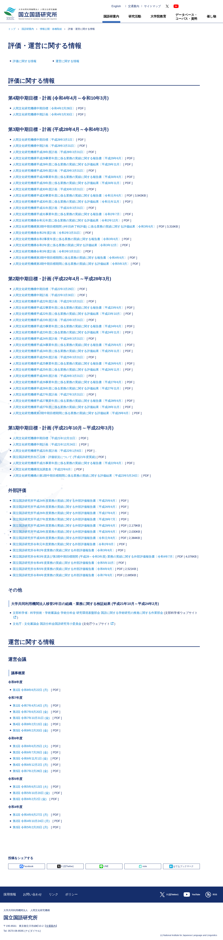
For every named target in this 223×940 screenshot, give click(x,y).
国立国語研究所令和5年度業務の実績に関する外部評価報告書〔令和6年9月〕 (64, 569)
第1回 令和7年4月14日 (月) (32, 705)
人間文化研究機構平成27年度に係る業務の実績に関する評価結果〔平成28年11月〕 (67, 407)
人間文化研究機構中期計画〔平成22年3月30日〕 (45, 295)
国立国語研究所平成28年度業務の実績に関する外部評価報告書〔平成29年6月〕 (65, 525)
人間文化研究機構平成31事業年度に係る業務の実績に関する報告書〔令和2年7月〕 (68, 214)
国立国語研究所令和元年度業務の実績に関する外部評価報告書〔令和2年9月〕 (65, 544)
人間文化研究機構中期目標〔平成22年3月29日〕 (45, 289)
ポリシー (71, 894)
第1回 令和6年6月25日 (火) (32, 746)
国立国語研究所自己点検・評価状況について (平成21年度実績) (55, 457)
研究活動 (135, 16)
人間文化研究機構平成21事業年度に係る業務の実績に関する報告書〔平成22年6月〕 (68, 463)
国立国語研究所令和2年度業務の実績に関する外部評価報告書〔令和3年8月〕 (64, 550)
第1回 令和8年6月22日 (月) (32, 690)
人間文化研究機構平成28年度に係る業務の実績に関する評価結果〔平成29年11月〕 (67, 164)
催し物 (211, 16)
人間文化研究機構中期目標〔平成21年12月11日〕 (45, 438)
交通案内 (133, 6)
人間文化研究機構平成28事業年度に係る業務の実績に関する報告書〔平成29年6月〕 (68, 158)
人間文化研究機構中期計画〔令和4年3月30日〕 (44, 114)
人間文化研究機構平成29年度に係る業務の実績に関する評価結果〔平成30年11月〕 (67, 183)
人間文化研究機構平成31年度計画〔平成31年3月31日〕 (49, 208)
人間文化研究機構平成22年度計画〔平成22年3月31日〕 (49, 301)
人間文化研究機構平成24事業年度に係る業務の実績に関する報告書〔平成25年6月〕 (68, 345)
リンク (53, 894)
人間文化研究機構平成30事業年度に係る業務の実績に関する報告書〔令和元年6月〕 (68, 195)
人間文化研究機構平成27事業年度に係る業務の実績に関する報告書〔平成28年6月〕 (68, 400)
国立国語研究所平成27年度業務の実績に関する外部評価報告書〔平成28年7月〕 (65, 519)
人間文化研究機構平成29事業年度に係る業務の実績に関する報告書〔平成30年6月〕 (68, 177)
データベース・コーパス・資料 (186, 16)
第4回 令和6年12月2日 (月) (32, 764)
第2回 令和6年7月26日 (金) (32, 752)
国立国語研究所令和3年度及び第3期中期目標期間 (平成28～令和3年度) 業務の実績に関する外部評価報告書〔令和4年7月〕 (94, 556)
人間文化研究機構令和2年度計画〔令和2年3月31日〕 (48, 232)
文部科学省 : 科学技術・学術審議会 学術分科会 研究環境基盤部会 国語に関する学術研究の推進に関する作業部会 (88, 612)
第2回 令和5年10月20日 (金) (33, 793)
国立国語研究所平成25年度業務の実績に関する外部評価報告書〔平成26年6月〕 (65, 506)
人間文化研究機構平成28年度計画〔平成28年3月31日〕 (49, 152)
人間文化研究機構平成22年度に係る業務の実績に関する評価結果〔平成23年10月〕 (68, 313)
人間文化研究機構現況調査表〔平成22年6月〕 (43, 469)
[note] (142, 866)
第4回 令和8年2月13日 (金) (32, 724)
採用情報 (9, 894)
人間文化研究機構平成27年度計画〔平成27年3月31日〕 (49, 394)
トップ (12, 29)
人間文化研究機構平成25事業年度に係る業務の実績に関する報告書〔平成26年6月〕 (68, 363)
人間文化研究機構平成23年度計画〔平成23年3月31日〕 (49, 320)
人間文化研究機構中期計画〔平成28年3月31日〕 (45, 145)
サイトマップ (152, 6)
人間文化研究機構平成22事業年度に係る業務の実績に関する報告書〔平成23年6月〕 (68, 307)
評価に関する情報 (24, 61)
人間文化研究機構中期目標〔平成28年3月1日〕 (44, 139)
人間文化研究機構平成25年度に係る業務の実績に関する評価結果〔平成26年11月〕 (67, 369)
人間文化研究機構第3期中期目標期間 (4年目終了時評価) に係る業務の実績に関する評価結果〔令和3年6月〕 (84, 226)
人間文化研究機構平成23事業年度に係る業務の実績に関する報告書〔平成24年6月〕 (68, 326)
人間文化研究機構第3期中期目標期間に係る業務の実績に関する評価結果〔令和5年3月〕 (71, 263)
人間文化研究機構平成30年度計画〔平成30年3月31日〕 (49, 189)
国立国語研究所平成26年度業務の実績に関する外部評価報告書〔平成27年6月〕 (65, 513)
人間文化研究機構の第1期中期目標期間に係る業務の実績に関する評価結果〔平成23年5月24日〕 (77, 475)
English (116, 6)
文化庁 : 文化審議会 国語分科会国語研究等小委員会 (47, 623)
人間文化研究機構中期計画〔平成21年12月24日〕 (45, 444)
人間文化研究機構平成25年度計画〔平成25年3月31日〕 (49, 357)
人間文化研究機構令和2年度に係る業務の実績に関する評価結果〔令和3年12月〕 (66, 245)
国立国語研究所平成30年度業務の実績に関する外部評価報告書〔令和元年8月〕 (65, 538)
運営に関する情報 (67, 61)
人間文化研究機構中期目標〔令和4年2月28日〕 (44, 108)
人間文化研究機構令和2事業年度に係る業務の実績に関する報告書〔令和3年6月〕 (67, 239)
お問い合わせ (32, 894)
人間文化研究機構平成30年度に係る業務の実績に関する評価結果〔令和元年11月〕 (67, 201)
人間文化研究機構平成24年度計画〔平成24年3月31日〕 (49, 338)
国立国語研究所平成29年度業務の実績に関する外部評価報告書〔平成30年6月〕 (65, 531)
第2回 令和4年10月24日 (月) (33, 821)
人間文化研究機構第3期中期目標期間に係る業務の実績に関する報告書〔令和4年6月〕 (70, 257)
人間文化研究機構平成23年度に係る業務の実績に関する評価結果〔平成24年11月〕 (67, 332)
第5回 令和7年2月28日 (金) (32, 771)
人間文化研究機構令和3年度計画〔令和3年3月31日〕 (48, 251)
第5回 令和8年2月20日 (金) (32, 730)
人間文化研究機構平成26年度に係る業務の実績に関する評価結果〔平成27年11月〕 (67, 388)
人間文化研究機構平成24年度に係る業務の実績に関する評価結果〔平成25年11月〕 (67, 351)
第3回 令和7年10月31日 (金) (33, 718)
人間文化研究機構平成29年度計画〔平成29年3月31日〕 (49, 170)
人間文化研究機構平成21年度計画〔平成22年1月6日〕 (48, 450)
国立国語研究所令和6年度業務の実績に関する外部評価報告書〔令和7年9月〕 (64, 575)
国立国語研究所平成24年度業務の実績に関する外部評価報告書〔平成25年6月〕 (65, 500)
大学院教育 (158, 16)
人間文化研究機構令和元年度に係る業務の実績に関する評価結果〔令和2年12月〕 (67, 220)
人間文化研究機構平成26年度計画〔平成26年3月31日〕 (49, 376)
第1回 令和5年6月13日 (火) (32, 786)
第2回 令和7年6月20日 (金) (32, 712)
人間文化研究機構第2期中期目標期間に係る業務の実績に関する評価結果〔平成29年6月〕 (72, 413)
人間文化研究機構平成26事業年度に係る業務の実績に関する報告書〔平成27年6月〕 (68, 382)
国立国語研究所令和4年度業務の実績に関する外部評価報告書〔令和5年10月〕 (65, 563)
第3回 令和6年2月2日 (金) (31, 799)
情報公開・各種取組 (51, 29)
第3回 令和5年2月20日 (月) (32, 827)
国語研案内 (111, 16)
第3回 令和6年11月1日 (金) (32, 758)
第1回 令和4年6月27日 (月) (32, 814)
